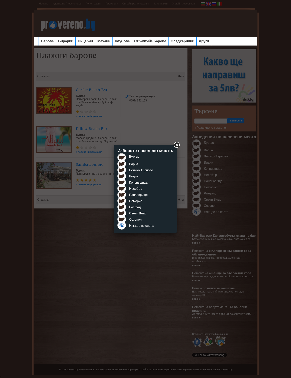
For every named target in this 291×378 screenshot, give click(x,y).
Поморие (135, 201)
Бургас (134, 156)
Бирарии (65, 41)
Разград (135, 207)
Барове (47, 41)
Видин (133, 176)
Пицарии (85, 41)
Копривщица (138, 182)
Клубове (122, 41)
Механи (103, 41)
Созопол (135, 219)
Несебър (135, 188)
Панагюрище (138, 195)
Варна (133, 164)
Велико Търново (141, 170)
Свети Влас (137, 213)
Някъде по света (141, 225)
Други (204, 41)
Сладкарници (182, 41)
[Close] (176, 145)
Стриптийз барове (150, 41)
